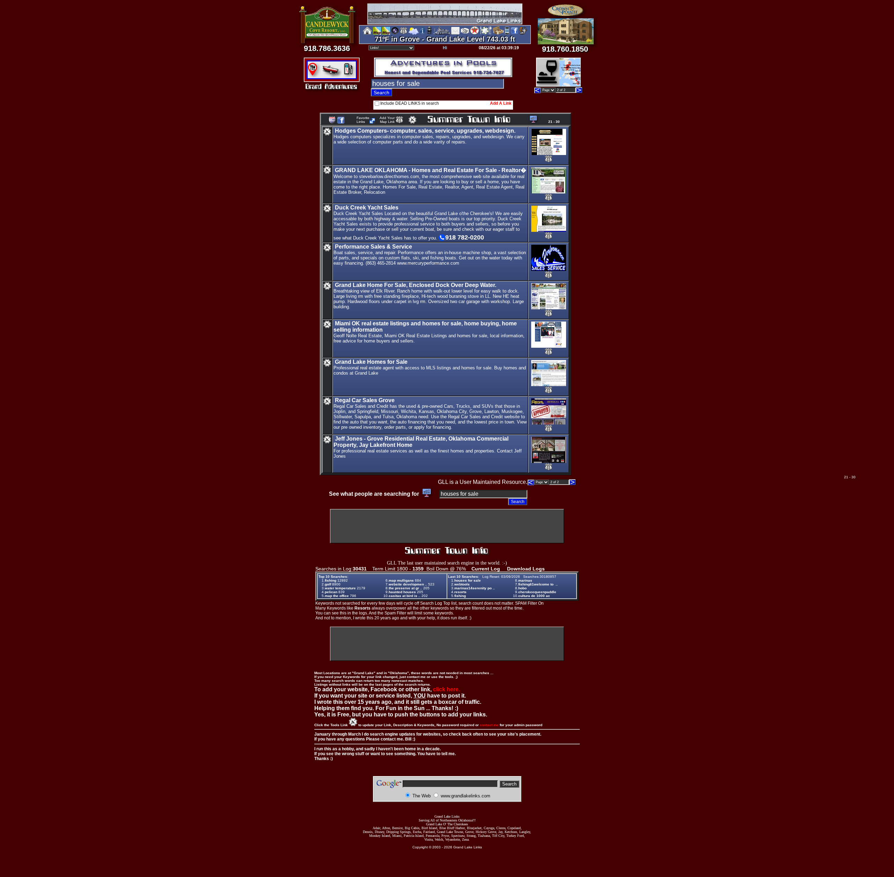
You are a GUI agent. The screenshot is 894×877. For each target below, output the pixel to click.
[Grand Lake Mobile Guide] (507, 33)
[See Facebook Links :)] (341, 122)
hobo (522, 588)
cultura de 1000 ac (534, 596)
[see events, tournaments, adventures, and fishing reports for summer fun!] (477, 120)
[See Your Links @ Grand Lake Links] (372, 122)
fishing (330, 580)
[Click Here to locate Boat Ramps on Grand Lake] (331, 75)
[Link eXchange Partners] (465, 33)
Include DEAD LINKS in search (409, 103)
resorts (460, 592)
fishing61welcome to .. (538, 584)
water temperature (340, 588)
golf (328, 584)
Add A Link (501, 103)
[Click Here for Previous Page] (537, 91)
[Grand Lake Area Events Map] (386, 33)
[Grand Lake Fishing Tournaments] (377, 33)
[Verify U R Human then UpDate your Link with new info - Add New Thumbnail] (412, 122)
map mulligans (401, 580)
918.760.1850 (565, 49)
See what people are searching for (374, 494)
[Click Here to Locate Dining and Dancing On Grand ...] (314, 75)
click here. (446, 689)
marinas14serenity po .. (474, 588)
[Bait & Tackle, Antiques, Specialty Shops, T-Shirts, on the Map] (498, 33)
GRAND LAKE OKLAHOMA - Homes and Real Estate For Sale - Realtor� (430, 170)
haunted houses (402, 592)
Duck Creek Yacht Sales (366, 208)
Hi (445, 47)
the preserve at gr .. (405, 588)
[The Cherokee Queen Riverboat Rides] (441, 33)
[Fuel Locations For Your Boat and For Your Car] (474, 33)
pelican (331, 592)
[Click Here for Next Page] (579, 91)
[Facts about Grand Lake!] (422, 33)
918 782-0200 (464, 237)
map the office (337, 596)
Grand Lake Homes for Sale (371, 362)
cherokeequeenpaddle (537, 592)
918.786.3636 (327, 48)
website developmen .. (408, 584)
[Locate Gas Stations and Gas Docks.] (349, 75)
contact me (489, 725)
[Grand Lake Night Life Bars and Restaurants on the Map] (558, 84)
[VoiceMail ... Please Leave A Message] (429, 33)
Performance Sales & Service (373, 247)
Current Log (485, 569)
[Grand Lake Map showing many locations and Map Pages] (404, 33)
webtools (462, 584)
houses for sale (467, 580)
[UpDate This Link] (327, 134)
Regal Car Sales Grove (365, 400)
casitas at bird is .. (404, 596)
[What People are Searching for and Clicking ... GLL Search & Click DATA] (532, 122)
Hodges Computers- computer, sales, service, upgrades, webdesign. (425, 131)
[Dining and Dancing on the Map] (486, 33)
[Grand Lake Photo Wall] (395, 33)
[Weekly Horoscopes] (523, 33)
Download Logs (526, 569)
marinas (525, 580)
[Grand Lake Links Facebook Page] (514, 33)
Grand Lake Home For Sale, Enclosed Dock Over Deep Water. (415, 285)
